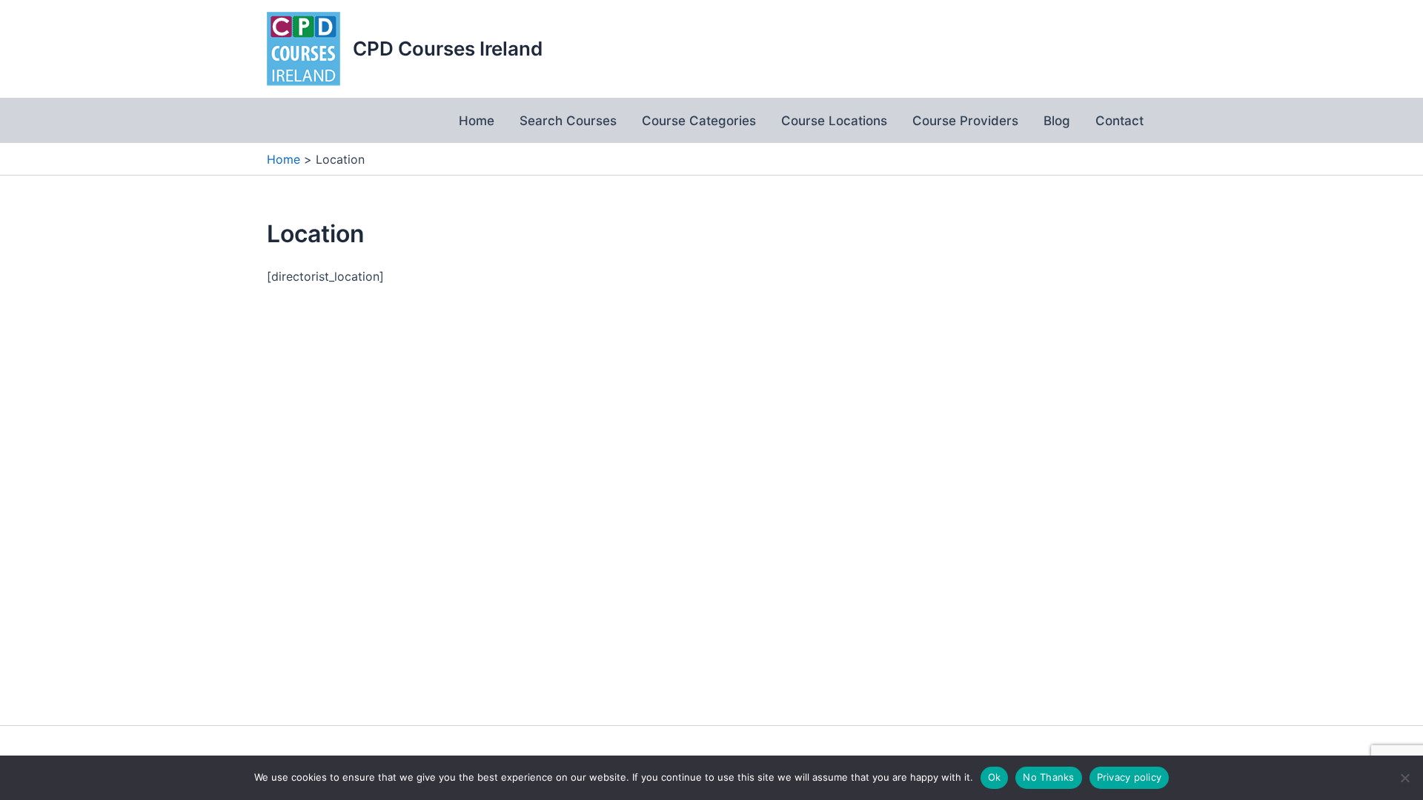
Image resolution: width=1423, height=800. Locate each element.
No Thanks (1048, 777)
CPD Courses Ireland (448, 48)
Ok (994, 777)
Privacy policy (1129, 777)
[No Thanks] (1404, 777)
